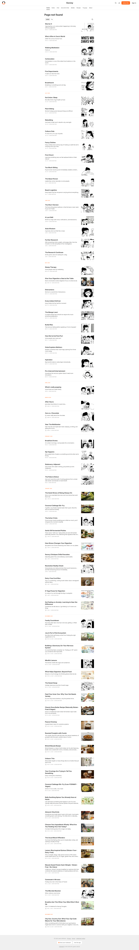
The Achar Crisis (51, 518)
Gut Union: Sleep (51, 97)
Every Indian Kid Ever (53, 301)
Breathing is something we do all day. (55, 85)
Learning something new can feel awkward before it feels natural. (61, 158)
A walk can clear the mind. (52, 73)
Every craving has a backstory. (53, 775)
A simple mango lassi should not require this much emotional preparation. (59, 315)
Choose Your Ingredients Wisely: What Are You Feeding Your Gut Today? (61, 826)
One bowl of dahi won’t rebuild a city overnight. (58, 122)
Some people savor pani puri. (53, 338)
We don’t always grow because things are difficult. (59, 111)
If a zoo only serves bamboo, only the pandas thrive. (59, 698)
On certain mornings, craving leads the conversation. (59, 443)
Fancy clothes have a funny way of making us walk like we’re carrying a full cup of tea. (62, 145)
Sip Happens (49, 452)
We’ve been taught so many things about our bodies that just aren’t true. (62, 761)
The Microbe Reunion (53, 891)
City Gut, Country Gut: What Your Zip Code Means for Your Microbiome (60, 920)
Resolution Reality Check (54, 566)
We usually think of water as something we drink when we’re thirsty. (62, 454)
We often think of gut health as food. (55, 100)
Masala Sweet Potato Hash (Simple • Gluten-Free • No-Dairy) (61, 866)
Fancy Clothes (50, 142)
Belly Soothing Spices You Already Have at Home (60, 798)
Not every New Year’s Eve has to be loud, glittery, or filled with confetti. (61, 623)
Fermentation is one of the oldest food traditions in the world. (60, 62)
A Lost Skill (49, 217)
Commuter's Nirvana (52, 879)
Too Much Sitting (51, 167)
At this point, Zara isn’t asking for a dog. (56, 254)
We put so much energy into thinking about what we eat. (60, 674)
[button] (48, 8)
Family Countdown (52, 620)
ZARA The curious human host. (53, 38)
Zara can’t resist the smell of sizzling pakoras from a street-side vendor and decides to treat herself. (61, 479)
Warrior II (48, 24)
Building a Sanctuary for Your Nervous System (59, 647)
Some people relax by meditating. (54, 269)
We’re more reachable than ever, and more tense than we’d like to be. (61, 496)
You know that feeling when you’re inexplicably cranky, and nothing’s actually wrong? (61, 840)
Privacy (69, 938)
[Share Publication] (119, 3)
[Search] (115, 3)
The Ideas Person (51, 179)
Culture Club (49, 131)
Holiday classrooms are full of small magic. (57, 685)
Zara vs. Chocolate (52, 413)
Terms (73, 938)
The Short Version (52, 205)
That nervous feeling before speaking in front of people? (60, 327)
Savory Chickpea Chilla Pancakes (57, 554)
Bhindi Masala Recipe (53, 746)
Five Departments (51, 71)
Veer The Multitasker (52, 424)
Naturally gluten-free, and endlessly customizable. (59, 557)
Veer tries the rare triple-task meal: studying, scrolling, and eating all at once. (61, 427)
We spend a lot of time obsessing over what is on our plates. (61, 545)
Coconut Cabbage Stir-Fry (55, 505)
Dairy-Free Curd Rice (52, 578)
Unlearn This (50, 758)
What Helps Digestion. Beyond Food (58, 672)
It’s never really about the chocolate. (55, 415)
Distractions (49, 290)
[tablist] (49, 19)
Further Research (51, 240)
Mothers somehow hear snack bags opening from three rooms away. (60, 350)
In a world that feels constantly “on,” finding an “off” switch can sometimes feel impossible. (61, 650)
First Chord (49, 155)
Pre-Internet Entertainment (55, 371)
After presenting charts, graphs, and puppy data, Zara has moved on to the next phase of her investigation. (61, 243)
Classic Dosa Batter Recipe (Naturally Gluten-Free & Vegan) (62, 708)
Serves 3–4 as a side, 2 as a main (54, 788)
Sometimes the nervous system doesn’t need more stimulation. (59, 374)
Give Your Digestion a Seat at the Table (59, 278)
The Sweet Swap (51, 683)
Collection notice (80, 938)
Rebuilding (49, 120)
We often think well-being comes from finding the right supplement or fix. (60, 636)
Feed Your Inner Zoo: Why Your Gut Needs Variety (60, 695)
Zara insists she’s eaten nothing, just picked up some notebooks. (59, 467)
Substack (61, 946)
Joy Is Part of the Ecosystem (55, 633)
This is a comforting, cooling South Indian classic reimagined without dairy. (62, 581)
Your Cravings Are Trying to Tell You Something (58, 772)
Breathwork (49, 83)
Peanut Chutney (51, 722)
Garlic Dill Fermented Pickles (55, 530)
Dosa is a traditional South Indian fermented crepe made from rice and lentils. (60, 712)
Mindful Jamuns (51, 660)
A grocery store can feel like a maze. (55, 231)
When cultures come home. (52, 893)
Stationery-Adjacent (52, 464)
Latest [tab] (47, 19)
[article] (69, 27)
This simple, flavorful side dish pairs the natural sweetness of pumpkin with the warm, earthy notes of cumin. (62, 736)
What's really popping (53, 387)
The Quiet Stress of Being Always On (58, 493)
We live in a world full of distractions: (55, 292)
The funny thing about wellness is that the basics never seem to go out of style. (62, 207)
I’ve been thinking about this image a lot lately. (58, 829)
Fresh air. (47, 50)
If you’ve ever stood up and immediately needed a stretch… (61, 170)
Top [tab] (52, 19)
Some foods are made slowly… (53, 389)
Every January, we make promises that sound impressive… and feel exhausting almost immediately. (61, 568)
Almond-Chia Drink (52, 812)
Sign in (134, 3)
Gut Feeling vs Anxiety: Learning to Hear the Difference (61, 603)
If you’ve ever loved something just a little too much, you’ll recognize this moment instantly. (61, 521)
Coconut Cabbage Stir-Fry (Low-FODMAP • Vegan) (61, 785)
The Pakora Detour (52, 477)
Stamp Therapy (50, 267)
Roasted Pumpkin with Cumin (56, 733)
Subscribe (126, 3)
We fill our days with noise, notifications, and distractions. (61, 219)
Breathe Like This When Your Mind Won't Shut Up (62, 903)
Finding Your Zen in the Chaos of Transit (56, 882)
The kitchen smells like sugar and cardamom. (57, 662)
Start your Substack (65, 942)
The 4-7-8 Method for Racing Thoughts (56, 906)
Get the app (77, 942)
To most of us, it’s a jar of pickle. (54, 133)
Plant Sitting (49, 109)
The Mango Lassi (51, 312)
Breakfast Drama (51, 441)
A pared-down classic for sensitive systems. (57, 724)
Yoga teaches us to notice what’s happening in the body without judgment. (60, 27)
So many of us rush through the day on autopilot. (58, 593)
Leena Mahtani (53, 29)
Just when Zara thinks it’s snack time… (55, 404)
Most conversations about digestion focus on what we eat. (61, 281)
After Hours (49, 402)
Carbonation (49, 59)
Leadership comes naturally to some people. (57, 181)
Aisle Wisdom (50, 229)
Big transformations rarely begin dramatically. (58, 362)
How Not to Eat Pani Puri (54, 336)
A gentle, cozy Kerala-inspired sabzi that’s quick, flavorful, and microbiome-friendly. (61, 508)
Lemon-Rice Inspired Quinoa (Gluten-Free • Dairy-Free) (61, 851)
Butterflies (49, 325)
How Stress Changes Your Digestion (58, 543)
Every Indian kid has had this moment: (55, 303)
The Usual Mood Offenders (55, 838)
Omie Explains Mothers (53, 347)
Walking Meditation (52, 48)
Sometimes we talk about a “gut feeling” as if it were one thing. (60, 607)
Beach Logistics (51, 190)
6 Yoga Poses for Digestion (55, 591)
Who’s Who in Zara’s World (55, 36)
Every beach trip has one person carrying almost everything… (62, 192)
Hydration (48, 360)
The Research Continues (54, 252)
